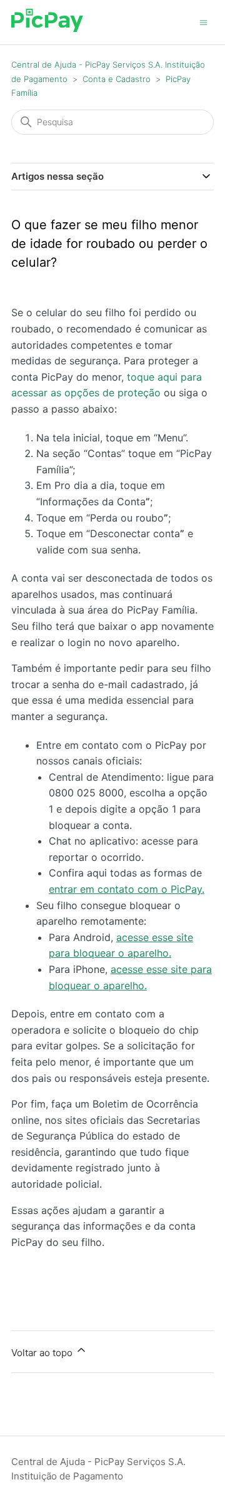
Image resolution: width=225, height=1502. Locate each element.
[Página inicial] (47, 28)
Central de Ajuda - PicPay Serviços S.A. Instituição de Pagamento (98, 1469)
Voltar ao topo (43, 1353)
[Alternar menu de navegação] (203, 21)
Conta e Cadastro (116, 79)
